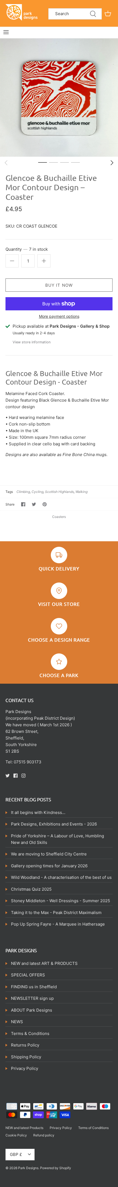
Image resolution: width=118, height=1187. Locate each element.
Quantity (26, 249)
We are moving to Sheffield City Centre (49, 854)
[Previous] (6, 163)
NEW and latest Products (24, 1128)
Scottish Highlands (59, 492)
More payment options (59, 316)
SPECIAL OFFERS (28, 975)
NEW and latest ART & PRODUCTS (44, 963)
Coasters (59, 517)
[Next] (112, 163)
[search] (75, 14)
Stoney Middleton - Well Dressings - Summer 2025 (60, 900)
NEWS (17, 1021)
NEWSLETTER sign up (32, 998)
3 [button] (64, 162)
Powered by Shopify (55, 1168)
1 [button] (42, 162)
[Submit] (93, 13)
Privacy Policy (24, 1068)
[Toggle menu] (6, 32)
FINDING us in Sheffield (34, 986)
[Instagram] (23, 776)
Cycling (37, 492)
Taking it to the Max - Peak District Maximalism (56, 912)
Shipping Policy (26, 1056)
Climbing (23, 492)
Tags (9, 492)
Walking (81, 492)
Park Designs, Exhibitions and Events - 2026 (54, 824)
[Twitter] (7, 776)
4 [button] (75, 162)
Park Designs (28, 1168)
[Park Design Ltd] (22, 12)
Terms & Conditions (30, 1033)
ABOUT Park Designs (31, 1010)
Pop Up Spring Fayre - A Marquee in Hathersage (58, 924)
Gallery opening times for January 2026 (49, 865)
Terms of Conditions (93, 1128)
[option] (59, 97)
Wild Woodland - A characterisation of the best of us (61, 877)
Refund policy (43, 1135)
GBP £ (16, 1154)
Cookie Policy (16, 1135)
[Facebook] (15, 776)
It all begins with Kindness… (38, 812)
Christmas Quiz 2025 (31, 889)
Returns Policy (25, 1045)
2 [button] (53, 162)
